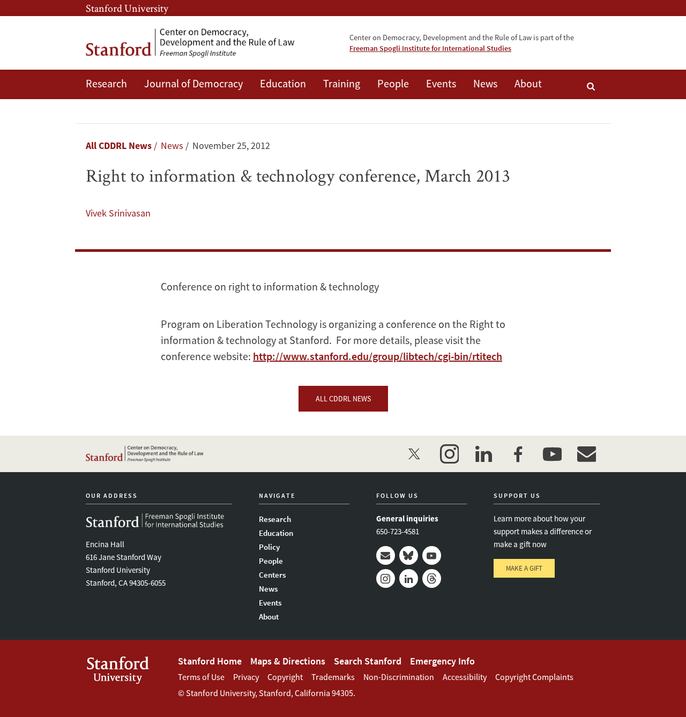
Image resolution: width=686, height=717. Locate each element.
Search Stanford (367, 661)
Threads (431, 578)
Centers (272, 575)
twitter (414, 454)
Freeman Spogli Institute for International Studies (430, 48)
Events (441, 83)
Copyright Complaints (534, 676)
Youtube (431, 555)
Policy (269, 547)
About (528, 83)
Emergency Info (442, 661)
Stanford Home (210, 661)
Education (283, 83)
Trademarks (333, 676)
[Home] (190, 43)
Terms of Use (201, 676)
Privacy (246, 676)
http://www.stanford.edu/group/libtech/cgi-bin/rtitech (377, 356)
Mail (385, 555)
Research (106, 83)
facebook (517, 454)
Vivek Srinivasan (118, 213)
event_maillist (586, 454)
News (485, 83)
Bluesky (408, 555)
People (393, 83)
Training (341, 83)
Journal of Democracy (193, 83)
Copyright (285, 676)
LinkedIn (408, 578)
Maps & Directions (287, 661)
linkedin (483, 454)
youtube (552, 454)
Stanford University (127, 8)
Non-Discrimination (398, 676)
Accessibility (465, 676)
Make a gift (524, 568)
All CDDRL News (119, 145)
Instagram (385, 578)
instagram (449, 454)
